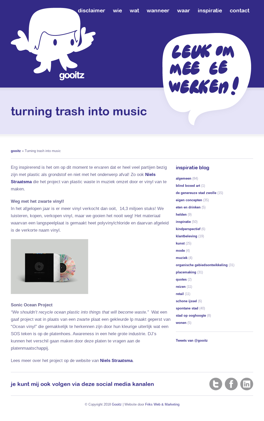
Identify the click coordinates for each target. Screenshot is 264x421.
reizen (181, 287)
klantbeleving (186, 236)
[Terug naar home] (53, 44)
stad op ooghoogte (191, 315)
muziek (181, 258)
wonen (181, 323)
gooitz (16, 151)
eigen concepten (189, 200)
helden (181, 214)
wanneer (158, 10)
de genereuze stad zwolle (196, 193)
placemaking (186, 272)
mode (180, 250)
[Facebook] (231, 383)
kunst (180, 243)
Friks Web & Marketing (162, 404)
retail (180, 294)
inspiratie (210, 10)
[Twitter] (215, 383)
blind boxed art (188, 186)
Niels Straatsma (116, 360)
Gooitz (117, 404)
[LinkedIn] (246, 383)
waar (183, 10)
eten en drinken (188, 207)
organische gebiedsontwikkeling (202, 265)
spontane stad (187, 308)
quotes (181, 279)
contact (239, 10)
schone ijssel (186, 301)
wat (134, 10)
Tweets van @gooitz (192, 340)
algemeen (183, 178)
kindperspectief (188, 229)
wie (117, 10)
